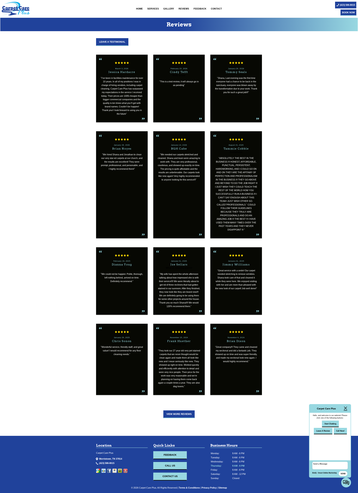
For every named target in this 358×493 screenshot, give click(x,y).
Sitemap (222, 488)
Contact (216, 9)
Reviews (184, 9)
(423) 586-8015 (106, 463)
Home (139, 9)
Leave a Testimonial (112, 42)
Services (153, 9)
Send (343, 474)
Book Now (348, 12)
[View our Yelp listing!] (109, 472)
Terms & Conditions (189, 488)
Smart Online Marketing (327, 473)
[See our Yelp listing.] (115, 472)
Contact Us (170, 476)
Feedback (200, 9)
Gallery (168, 9)
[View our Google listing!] (99, 472)
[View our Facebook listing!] (104, 472)
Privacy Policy (209, 488)
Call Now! (340, 431)
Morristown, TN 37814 (110, 459)
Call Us (170, 465)
